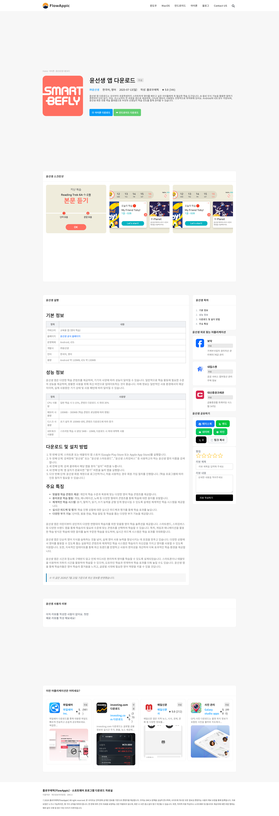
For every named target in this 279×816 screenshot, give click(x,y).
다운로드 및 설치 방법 (209, 319)
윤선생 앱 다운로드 (112, 80)
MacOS (166, 5)
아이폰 (194, 5)
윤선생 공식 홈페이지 (70, 336)
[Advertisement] (139, 43)
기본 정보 (203, 310)
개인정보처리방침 (58, 794)
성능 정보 (203, 314)
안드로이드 (180, 5)
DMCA (69, 794)
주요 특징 (203, 323)
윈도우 (153, 5)
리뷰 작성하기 (206, 497)
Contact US (220, 5)
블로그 (205, 5)
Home (45, 71)
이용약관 (46, 794)
